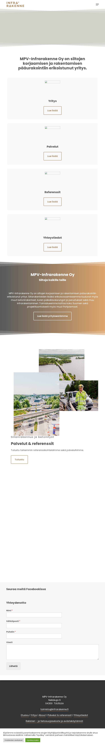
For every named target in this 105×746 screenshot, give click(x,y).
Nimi (9, 610)
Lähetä (13, 666)
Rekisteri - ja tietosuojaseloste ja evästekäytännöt (54, 721)
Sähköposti (13, 621)
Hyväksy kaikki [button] (33, 740)
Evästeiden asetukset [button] (14, 740)
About (42, 715)
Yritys (34, 715)
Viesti (9, 642)
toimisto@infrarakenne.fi (54, 709)
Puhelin (11, 632)
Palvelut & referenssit (60, 715)
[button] (97, 4)
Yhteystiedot (81, 715)
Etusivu (25, 715)
